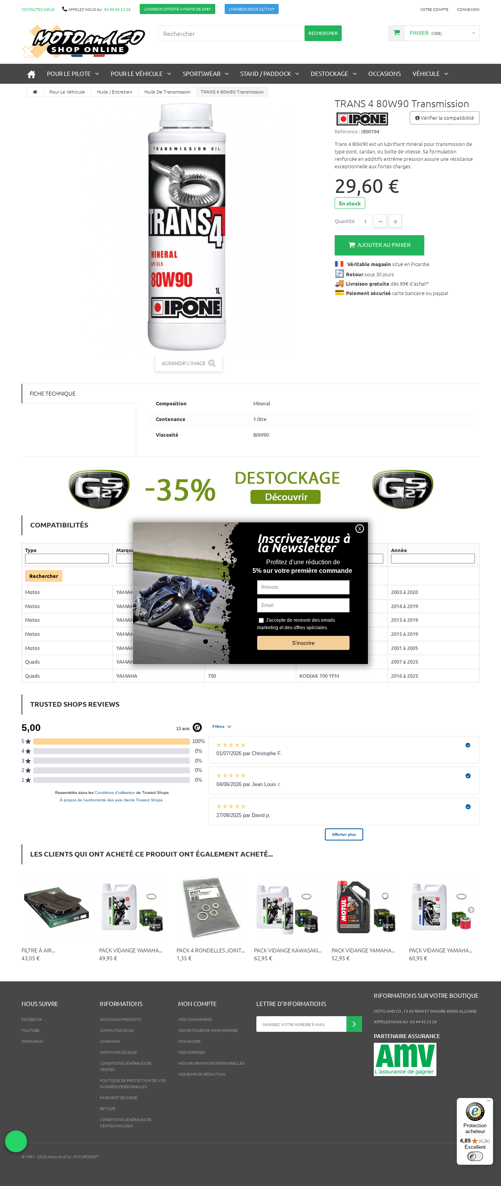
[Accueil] (31, 74)
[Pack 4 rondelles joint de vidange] (211, 907)
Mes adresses (191, 1052)
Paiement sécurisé (118, 1097)
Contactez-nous (38, 9)
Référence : (347, 131)
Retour (107, 1108)
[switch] (475, 1156)
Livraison (110, 1041)
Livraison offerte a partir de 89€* (177, 9)
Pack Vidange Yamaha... (130, 950)
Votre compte (434, 9)
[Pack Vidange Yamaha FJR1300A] (134, 907)
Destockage (329, 73)
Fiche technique (53, 393)
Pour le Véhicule (137, 73)
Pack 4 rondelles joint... (211, 950)
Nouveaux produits (120, 1019)
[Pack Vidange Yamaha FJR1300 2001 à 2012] (366, 907)
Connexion (468, 9)
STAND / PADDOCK (265, 73)
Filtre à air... (38, 950)
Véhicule (426, 73)
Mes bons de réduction (201, 1074)
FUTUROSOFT (86, 1156)
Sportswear (201, 73)
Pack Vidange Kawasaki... (287, 950)
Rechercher (43, 575)
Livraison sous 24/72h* (251, 9)
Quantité (345, 221)
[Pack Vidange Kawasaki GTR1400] (289, 907)
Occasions (384, 73)
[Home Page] (35, 91)
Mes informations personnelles (211, 1063)
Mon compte (197, 1003)
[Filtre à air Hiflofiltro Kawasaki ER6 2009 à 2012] (56, 907)
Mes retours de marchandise (208, 1030)
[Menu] (488, 1102)
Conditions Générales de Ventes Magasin (125, 1122)
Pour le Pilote (69, 73)
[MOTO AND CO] (84, 41)
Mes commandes (195, 1019)
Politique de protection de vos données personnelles (133, 1083)
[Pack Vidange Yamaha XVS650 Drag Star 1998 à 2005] (444, 907)
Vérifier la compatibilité (447, 117)
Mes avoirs (189, 1041)
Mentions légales (118, 1052)
